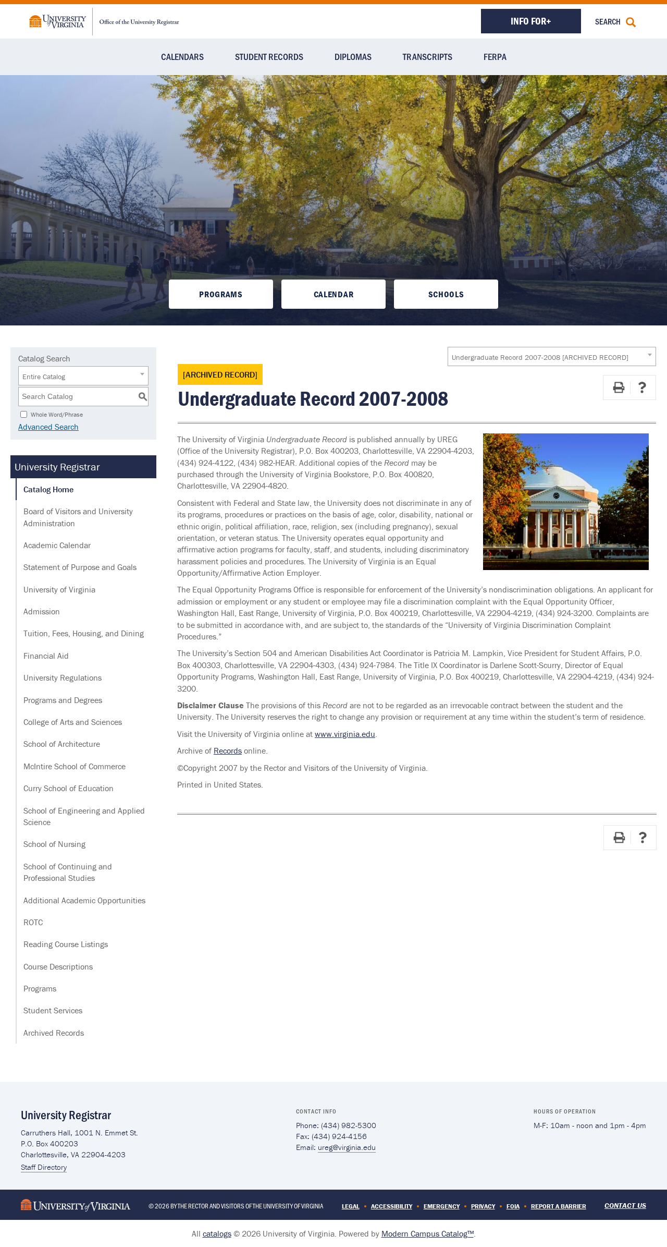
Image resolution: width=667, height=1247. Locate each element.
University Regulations (62, 677)
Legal (351, 1206)
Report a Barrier (558, 1206)
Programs (220, 294)
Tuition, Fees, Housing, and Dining (83, 633)
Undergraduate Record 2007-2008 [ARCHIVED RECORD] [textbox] (540, 357)
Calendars (182, 56)
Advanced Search (48, 426)
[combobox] (552, 356)
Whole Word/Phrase (57, 414)
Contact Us (625, 1205)
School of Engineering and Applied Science (84, 816)
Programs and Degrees (62, 700)
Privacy (483, 1206)
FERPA (495, 56)
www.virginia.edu (345, 734)
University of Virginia (59, 589)
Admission (41, 611)
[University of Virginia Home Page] (75, 1204)
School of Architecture (61, 743)
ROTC (33, 922)
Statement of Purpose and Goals (80, 567)
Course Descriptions (58, 966)
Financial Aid (46, 655)
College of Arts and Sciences (72, 722)
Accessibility (391, 1206)
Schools (446, 294)
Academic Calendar (57, 545)
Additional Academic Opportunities (84, 900)
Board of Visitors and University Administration (78, 517)
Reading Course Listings (65, 944)
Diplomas (353, 56)
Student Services (52, 1010)
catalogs (217, 1233)
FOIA (513, 1206)
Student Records (269, 56)
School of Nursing (54, 844)
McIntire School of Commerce (74, 766)
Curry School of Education (68, 788)
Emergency (442, 1206)
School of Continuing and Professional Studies (67, 872)
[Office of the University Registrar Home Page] (104, 20)
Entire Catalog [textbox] (43, 376)
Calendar (333, 294)
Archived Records (53, 1032)
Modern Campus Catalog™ (427, 1233)
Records (228, 750)
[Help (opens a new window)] (642, 387)
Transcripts (427, 56)
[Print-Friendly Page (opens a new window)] (618, 387)
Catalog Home (48, 489)
